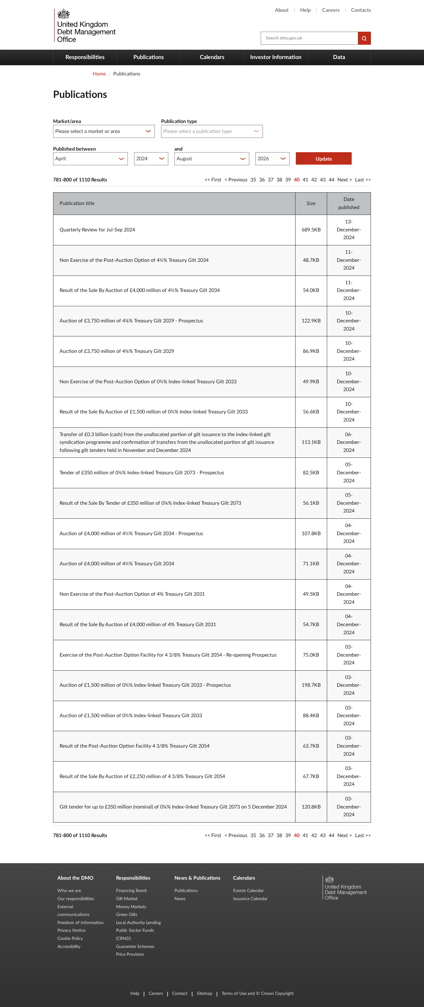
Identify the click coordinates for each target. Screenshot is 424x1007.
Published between (74, 149)
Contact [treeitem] (179, 993)
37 (270, 179)
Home (99, 73)
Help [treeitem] (305, 10)
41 (305, 179)
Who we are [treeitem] (69, 891)
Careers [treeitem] (331, 10)
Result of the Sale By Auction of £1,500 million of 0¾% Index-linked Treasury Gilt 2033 (154, 411)
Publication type (179, 121)
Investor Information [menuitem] (275, 57)
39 (288, 179)
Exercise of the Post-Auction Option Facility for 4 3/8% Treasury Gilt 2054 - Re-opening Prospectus (168, 655)
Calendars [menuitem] (212, 57)
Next (342, 179)
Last (359, 179)
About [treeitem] (282, 10)
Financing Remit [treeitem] (131, 891)
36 (262, 179)
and (178, 149)
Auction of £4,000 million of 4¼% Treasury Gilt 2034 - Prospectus (131, 533)
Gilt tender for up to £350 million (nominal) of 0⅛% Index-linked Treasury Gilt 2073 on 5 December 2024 (173, 806)
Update (324, 159)
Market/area (67, 121)
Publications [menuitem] (148, 57)
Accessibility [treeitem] (68, 947)
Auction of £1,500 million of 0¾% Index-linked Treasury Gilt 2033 (131, 715)
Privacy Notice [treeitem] (71, 930)
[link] (84, 25)
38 (279, 179)
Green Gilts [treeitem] (126, 915)
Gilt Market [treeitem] (127, 899)
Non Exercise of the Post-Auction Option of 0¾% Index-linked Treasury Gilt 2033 (148, 381)
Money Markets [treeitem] (131, 907)
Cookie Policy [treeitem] (70, 938)
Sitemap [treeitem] (204, 993)
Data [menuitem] (339, 57)
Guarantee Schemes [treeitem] (135, 947)
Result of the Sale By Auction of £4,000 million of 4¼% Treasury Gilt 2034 (140, 290)
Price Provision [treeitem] (130, 954)
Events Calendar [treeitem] (248, 891)
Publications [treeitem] (186, 891)
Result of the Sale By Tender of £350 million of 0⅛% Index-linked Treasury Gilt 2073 (150, 503)
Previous (237, 179)
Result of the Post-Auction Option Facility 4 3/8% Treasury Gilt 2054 (135, 746)
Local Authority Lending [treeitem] (138, 923)
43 (323, 179)
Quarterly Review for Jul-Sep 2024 (97, 229)
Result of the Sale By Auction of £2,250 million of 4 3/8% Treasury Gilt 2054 (142, 776)
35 (253, 179)
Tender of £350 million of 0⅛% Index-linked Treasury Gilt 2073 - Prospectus (142, 472)
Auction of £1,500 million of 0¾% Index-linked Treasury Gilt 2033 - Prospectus (145, 685)
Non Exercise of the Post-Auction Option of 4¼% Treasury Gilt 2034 (134, 260)
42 (314, 179)
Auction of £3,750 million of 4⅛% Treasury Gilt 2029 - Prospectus (131, 320)
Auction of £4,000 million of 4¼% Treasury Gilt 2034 (117, 563)
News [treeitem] (179, 899)
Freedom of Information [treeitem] (80, 923)
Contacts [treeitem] (361, 10)
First (216, 179)
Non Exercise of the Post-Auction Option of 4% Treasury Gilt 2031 (132, 594)
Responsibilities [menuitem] (85, 57)
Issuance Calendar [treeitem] (250, 899)
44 (331, 179)
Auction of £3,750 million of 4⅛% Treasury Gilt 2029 (117, 351)
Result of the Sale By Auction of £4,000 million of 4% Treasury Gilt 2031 (138, 624)
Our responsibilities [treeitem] (75, 899)
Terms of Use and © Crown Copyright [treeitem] (258, 993)
